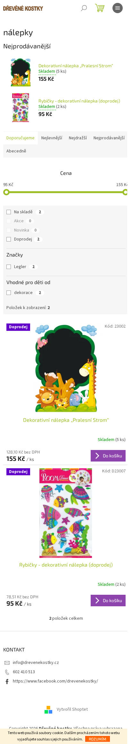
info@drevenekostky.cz (36, 662)
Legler (24, 267)
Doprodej (26, 239)
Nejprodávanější (109, 138)
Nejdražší (78, 138)
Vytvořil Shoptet (72, 709)
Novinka (25, 230)
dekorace (27, 293)
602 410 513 (24, 672)
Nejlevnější (51, 138)
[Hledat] (84, 8)
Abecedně (16, 151)
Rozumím (97, 739)
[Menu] (117, 8)
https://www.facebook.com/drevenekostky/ (55, 681)
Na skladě (27, 212)
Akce (22, 221)
